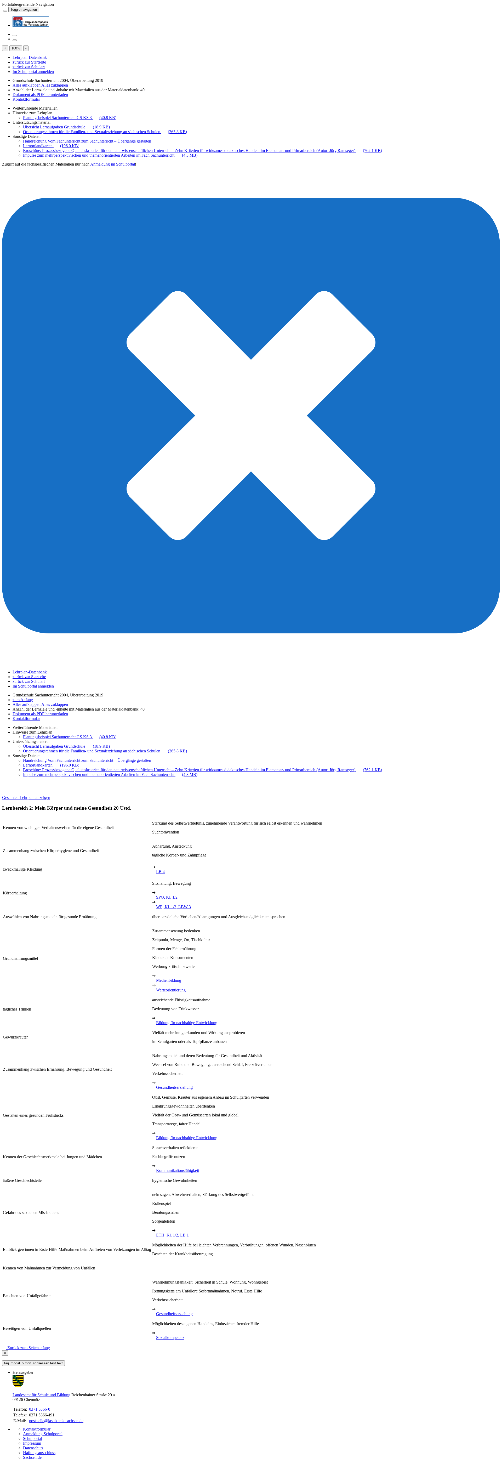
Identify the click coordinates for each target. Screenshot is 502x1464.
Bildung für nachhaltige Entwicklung (186, 1022)
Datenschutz (33, 1448)
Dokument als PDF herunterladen (40, 94)
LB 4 (160, 871)
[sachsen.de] (2, 9)
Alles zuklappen (54, 85)
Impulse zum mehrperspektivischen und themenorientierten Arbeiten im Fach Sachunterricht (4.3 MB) (110, 155)
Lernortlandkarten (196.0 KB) (51, 146)
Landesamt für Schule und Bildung (41, 1395)
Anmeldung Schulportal (42, 1434)
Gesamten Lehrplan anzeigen (26, 797)
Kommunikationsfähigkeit (177, 1170)
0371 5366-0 (39, 1409)
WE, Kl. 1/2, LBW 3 (173, 907)
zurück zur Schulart (29, 67)
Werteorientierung (171, 990)
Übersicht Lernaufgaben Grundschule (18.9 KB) (66, 127)
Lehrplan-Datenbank (30, 57)
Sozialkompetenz (170, 1337)
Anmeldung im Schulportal (112, 164)
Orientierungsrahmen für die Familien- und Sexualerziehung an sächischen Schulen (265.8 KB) (105, 131)
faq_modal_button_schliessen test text (33, 1363)
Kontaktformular (26, 99)
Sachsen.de (32, 1457)
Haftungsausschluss (39, 1452)
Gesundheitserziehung (174, 1087)
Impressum (32, 1443)
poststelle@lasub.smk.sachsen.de (56, 1420)
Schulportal (32, 1438)
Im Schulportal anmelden (33, 71)
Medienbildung (168, 980)
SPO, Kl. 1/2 (167, 897)
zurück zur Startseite (29, 62)
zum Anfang (23, 699)
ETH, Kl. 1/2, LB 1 (172, 1235)
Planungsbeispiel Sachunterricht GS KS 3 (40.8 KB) (69, 117)
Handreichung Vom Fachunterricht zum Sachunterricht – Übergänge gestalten (87, 141)
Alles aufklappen (27, 85)
